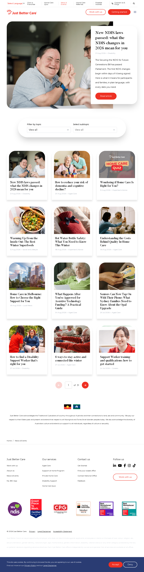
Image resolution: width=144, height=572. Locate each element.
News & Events (64, 3)
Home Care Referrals (80, 3)
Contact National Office (87, 476)
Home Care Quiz (48, 3)
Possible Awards (98, 3)
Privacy (32, 531)
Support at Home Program (53, 471)
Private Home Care (50, 476)
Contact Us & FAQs (119, 3)
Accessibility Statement (62, 531)
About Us (10, 471)
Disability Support (49, 481)
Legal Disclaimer (50, 565)
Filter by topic (34, 124)
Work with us (95, 12)
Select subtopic (81, 124)
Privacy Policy (30, 565)
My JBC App (12, 481)
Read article (106, 96)
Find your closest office (87, 471)
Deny (130, 564)
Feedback (81, 481)
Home (9, 441)
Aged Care (46, 466)
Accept (115, 564)
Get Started (82, 466)
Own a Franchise (31, 3)
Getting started (119, 12)
